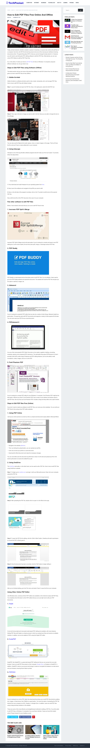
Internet (36, 2)
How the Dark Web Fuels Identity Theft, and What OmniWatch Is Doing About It (74, 64)
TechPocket (15, 745)
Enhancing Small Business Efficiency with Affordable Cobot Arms (74, 80)
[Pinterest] (33, 717)
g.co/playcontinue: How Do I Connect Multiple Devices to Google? (32, 737)
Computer (29, 2)
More (77, 2)
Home (8, 10)
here (43, 184)
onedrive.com (22, 472)
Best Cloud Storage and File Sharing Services (77, 42)
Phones (72, 2)
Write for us (75, 745)
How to (59, 2)
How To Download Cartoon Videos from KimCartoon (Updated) (76, 32)
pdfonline (23, 445)
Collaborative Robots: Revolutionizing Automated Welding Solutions (72, 74)
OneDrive (12, 466)
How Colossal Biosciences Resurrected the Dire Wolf (72, 69)
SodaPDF (12, 639)
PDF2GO (12, 672)
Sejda (11, 603)
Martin (9, 17)
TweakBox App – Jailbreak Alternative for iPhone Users (77, 26)
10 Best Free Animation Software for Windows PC (76, 21)
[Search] (80, 10)
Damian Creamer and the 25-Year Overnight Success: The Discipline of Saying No (74, 58)
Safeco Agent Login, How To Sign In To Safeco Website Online (50, 737)
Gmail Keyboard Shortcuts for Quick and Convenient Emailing (77, 37)
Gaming (65, 2)
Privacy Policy (68, 745)
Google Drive (40, 664)
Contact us (82, 745)
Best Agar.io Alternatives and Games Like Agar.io (77, 47)
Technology (51, 2)
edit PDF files (29, 62)
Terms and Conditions (58, 745)
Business (43, 2)
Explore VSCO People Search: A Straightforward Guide (15, 736)
